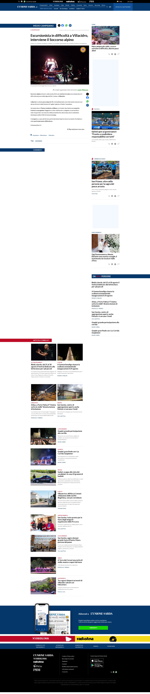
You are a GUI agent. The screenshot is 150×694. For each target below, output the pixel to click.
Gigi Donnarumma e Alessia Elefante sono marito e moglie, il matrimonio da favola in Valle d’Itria (104, 257)
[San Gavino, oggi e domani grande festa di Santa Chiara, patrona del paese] (43, 543)
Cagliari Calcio (80, 8)
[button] (59, 25)
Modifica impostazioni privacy (70, 666)
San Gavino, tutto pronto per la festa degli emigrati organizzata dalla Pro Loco (70, 519)
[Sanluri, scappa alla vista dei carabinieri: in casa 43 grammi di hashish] (43, 477)
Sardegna (56, 5)
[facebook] (21, 1)
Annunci (90, 5)
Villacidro (51, 135)
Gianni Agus (95, 193)
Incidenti (71, 8)
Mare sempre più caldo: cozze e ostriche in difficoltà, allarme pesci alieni (105, 48)
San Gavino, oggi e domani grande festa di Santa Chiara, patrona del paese (69, 540)
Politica (73, 5)
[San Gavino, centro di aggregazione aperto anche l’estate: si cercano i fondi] (70, 392)
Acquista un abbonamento (59, 646)
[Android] (104, 665)
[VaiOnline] (82, 1)
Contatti (64, 664)
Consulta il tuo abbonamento (40, 646)
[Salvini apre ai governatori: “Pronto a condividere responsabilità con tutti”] (105, 120)
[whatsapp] (24, 1)
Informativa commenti (68, 669)
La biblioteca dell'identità (79, 646)
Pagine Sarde (111, 646)
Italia (62, 5)
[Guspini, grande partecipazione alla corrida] (43, 436)
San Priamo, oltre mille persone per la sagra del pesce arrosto (103, 184)
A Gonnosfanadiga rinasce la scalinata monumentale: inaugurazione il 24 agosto (103, 293)
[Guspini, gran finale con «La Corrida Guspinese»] (43, 456)
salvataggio (38, 141)
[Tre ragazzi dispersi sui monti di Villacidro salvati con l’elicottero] (43, 585)
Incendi (56, 8)
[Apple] (104, 660)
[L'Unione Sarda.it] (27, 7)
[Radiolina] (70, 1)
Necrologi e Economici (68, 658)
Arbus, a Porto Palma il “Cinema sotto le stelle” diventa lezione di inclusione (104, 304)
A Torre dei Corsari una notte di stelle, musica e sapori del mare (70, 561)
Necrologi (97, 5)
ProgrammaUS (43, 5)
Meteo (103, 5)
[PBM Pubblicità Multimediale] (91, 1)
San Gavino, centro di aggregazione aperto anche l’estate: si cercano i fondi (102, 314)
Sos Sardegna (64, 8)
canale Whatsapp (82, 90)
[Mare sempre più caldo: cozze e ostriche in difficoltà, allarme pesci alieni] (105, 35)
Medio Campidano (43, 25)
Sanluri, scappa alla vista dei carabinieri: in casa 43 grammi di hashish (70, 474)
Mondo (67, 5)
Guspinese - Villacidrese (40, 135)
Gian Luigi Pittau (96, 319)
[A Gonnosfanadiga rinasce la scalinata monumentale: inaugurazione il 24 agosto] (70, 352)
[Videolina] (58, 1)
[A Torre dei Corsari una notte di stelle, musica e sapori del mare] (43, 565)
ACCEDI (130, 1)
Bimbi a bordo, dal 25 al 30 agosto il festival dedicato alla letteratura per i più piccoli (105, 284)
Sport (85, 5)
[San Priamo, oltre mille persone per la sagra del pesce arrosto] (105, 170)
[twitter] (19, 1)
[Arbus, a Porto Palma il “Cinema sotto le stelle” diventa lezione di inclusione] (43, 392)
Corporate (65, 671)
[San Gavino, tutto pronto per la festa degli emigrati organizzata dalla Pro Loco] (43, 522)
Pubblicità (64, 661)
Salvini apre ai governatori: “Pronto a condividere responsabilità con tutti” (104, 134)
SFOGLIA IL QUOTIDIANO (123, 7)
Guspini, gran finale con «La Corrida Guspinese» (68, 452)
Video (50, 5)
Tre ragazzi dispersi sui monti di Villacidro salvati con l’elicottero (70, 582)
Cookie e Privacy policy (68, 656)
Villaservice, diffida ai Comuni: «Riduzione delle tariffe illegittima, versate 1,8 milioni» (70, 496)
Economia (79, 5)
